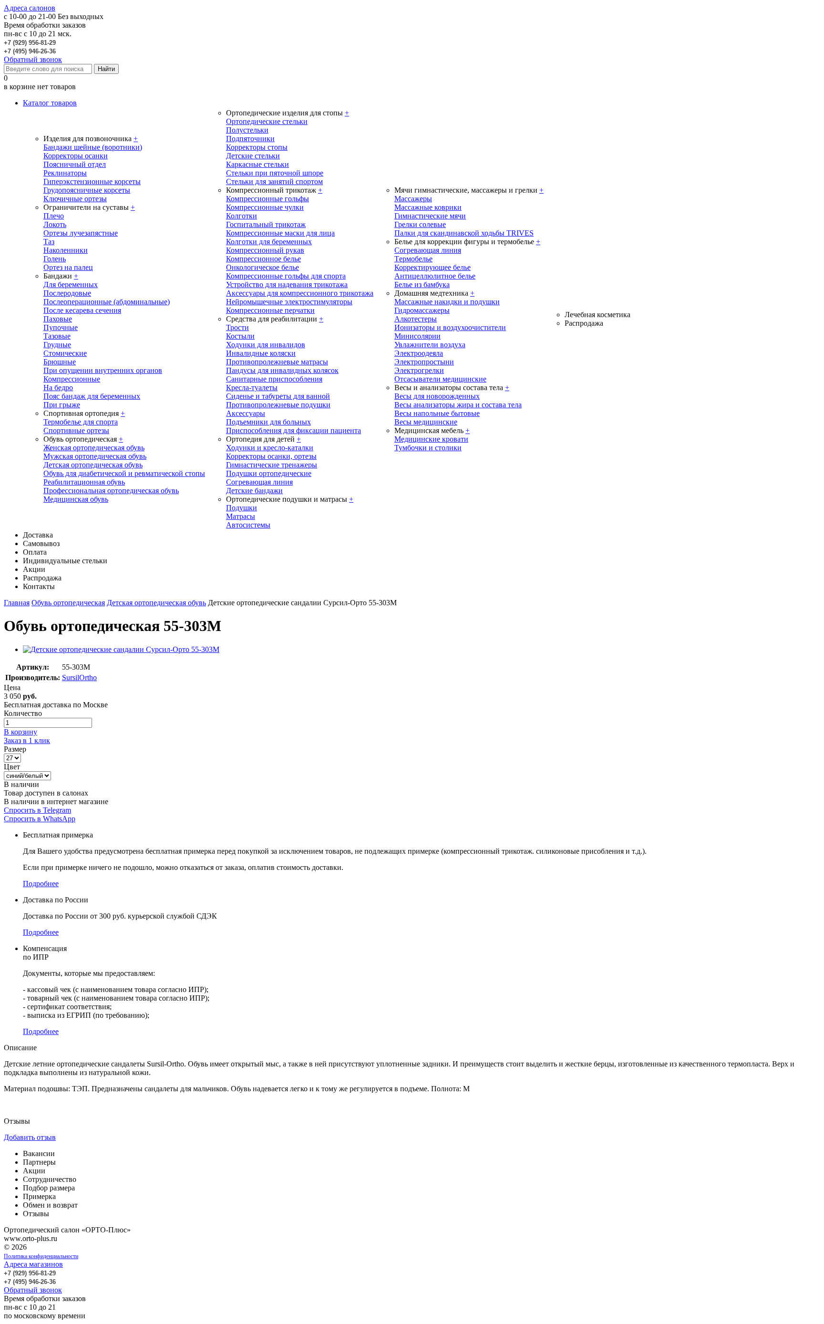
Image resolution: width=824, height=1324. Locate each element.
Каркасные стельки (257, 164)
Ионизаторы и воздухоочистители (450, 327)
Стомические (65, 353)
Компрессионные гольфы (267, 199)
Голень (54, 259)
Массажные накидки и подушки (447, 302)
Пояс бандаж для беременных (91, 396)
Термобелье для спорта (80, 422)
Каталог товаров (50, 103)
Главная (17, 603)
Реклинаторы (65, 173)
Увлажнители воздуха (429, 345)
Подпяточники (250, 138)
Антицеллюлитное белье (434, 276)
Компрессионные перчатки (270, 310)
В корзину (20, 732)
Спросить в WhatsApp (39, 819)
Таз (48, 242)
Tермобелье (413, 259)
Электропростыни (424, 362)
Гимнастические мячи (430, 216)
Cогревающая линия (427, 250)
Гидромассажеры (422, 310)
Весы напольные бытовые (437, 413)
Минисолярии (417, 336)
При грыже (61, 405)
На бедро (58, 387)
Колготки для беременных (269, 242)
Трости (237, 327)
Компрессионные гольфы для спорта (286, 276)
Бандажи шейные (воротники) (92, 147)
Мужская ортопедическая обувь (94, 456)
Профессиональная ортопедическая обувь (111, 490)
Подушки (241, 508)
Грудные (57, 345)
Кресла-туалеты (252, 387)
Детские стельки (253, 156)
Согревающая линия (259, 482)
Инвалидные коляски (261, 353)
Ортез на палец (68, 267)
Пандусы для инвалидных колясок (282, 370)
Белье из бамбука (422, 284)
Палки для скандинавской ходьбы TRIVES (464, 233)
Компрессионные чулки (265, 207)
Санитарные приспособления (274, 379)
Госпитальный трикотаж (266, 224)
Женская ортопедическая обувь (93, 448)
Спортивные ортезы (76, 430)
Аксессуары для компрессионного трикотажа (299, 293)
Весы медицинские (425, 422)
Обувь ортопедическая (68, 603)
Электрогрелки (419, 370)
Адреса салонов (29, 8)
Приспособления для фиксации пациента (293, 430)
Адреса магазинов (33, 1264)
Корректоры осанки (75, 156)
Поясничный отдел (74, 164)
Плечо (53, 216)
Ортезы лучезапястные (80, 233)
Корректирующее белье (432, 267)
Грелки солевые (420, 224)
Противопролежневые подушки (278, 405)
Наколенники (65, 250)
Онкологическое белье (262, 267)
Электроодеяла (418, 353)
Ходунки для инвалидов (265, 345)
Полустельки (247, 130)
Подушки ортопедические (268, 473)
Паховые (57, 319)
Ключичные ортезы (75, 199)
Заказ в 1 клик (27, 740)
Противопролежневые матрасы (277, 362)
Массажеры (413, 199)
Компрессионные (71, 379)
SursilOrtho (79, 677)
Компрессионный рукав (265, 250)
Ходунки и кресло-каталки (269, 448)
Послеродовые (67, 293)
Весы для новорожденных (437, 396)
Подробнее (41, 883)
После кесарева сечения (82, 310)
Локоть (54, 224)
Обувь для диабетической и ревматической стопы (124, 473)
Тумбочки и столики (428, 448)
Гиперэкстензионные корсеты (92, 181)
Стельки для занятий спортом (274, 181)
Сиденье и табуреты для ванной (278, 396)
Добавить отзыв (30, 1137)
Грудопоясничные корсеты (86, 190)
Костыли (240, 336)
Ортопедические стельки (267, 121)
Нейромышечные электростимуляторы (289, 302)
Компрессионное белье (263, 259)
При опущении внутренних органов (102, 370)
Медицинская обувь (75, 499)
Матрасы (240, 516)
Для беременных (70, 284)
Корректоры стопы (257, 147)
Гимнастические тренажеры (271, 465)
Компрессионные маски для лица (280, 233)
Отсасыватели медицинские (440, 379)
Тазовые (57, 336)
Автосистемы (248, 525)
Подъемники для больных (268, 422)
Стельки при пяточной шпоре (274, 173)
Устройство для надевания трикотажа (287, 284)
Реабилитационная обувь (84, 482)
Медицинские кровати (431, 439)
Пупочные (60, 327)
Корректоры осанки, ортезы (271, 456)
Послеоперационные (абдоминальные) (106, 302)
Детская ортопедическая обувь (93, 465)
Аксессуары (245, 413)
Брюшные (59, 362)
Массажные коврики (428, 207)
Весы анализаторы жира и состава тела (458, 405)
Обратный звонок (33, 59)
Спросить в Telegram (37, 810)
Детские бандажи (254, 490)
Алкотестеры (415, 319)
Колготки (241, 216)
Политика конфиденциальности (41, 1256)
